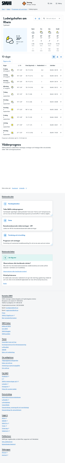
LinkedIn (22, 188)
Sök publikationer (7, 442)
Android (13, 455)
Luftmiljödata (6, 402)
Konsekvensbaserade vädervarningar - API (18, 226)
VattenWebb (5, 405)
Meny (60, 3)
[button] (50, 3)
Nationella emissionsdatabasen (11, 397)
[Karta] (57, 57)
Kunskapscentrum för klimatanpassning (14, 344)
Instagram (13, 386)
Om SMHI (5, 329)
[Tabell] (54, 57)
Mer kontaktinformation (9, 318)
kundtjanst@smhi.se (12, 308)
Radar (5, 283)
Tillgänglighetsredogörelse (10, 360)
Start (3, 9)
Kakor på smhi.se (7, 363)
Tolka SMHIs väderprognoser (13, 209)
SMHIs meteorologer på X (18, 381)
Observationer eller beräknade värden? (15, 271)
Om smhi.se (5, 368)
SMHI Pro (13, 423)
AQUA (12, 418)
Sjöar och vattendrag (8, 352)
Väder (8, 9)
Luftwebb (13, 400)
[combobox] (52, 18)
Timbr (12, 426)
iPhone (12, 452)
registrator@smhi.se (12, 310)
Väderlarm (13, 431)
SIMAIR (4, 350)
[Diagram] (61, 57)
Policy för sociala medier (9, 389)
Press (3, 313)
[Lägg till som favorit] (35, 18)
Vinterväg (13, 428)
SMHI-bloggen (6, 331)
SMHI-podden (6, 334)
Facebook (15, 188)
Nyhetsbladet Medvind (8, 444)
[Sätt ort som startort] (39, 18)
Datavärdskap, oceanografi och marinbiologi (15, 407)
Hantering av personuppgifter (11, 365)
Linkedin (13, 384)
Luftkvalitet (5, 347)
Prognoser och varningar (19, 9)
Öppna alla (7, 61)
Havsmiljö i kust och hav (9, 342)
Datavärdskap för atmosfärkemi (11, 410)
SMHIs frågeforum (16, 315)
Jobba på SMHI (6, 326)
